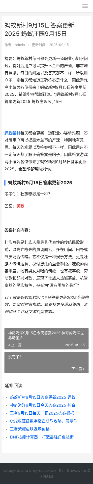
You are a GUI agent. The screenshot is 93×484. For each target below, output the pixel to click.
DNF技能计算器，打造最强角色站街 (42, 437)
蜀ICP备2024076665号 (75, 471)
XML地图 (46, 476)
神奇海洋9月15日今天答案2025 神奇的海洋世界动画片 (45, 405)
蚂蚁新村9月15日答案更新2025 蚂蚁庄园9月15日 (45, 397)
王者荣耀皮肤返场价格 (30, 429)
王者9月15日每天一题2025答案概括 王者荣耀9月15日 (45, 413)
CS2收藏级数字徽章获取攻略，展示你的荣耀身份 (45, 421)
